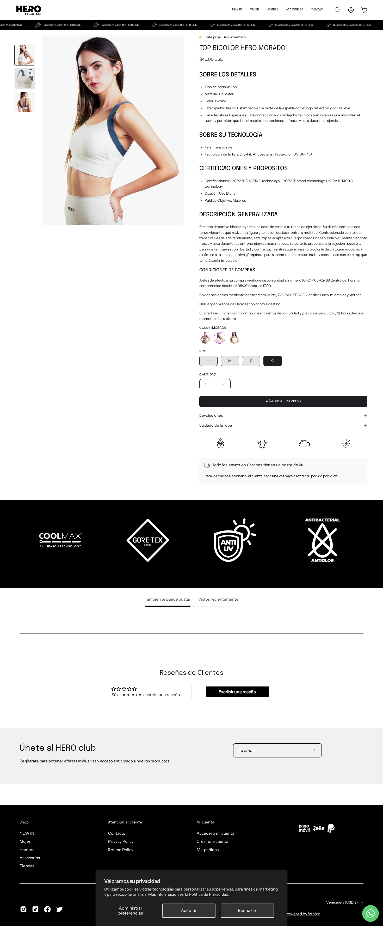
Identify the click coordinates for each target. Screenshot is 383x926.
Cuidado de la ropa (215, 425)
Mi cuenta (205, 822)
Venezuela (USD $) (342, 902)
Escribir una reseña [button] (237, 691)
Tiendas (27, 865)
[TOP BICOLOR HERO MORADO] (24, 55)
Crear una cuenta (212, 841)
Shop (24, 822)
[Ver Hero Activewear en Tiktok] (35, 909)
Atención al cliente (125, 822)
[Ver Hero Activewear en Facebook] (47, 909)
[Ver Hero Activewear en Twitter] (59, 909)
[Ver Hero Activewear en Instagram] (23, 909)
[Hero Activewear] (29, 10)
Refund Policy (120, 849)
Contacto (116, 833)
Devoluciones (211, 415)
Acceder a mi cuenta (215, 833)
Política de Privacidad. (209, 894)
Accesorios (30, 857)
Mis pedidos (208, 849)
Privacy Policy (121, 841)
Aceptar (189, 910)
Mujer (25, 841)
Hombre (27, 849)
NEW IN (27, 833)
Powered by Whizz (302, 913)
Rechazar (247, 910)
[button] (294, 10)
